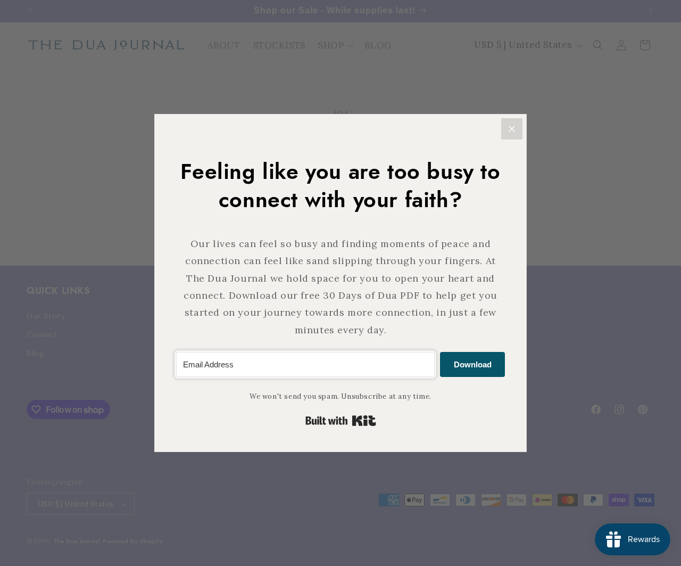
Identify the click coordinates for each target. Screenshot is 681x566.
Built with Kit (340, 420)
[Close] (511, 129)
